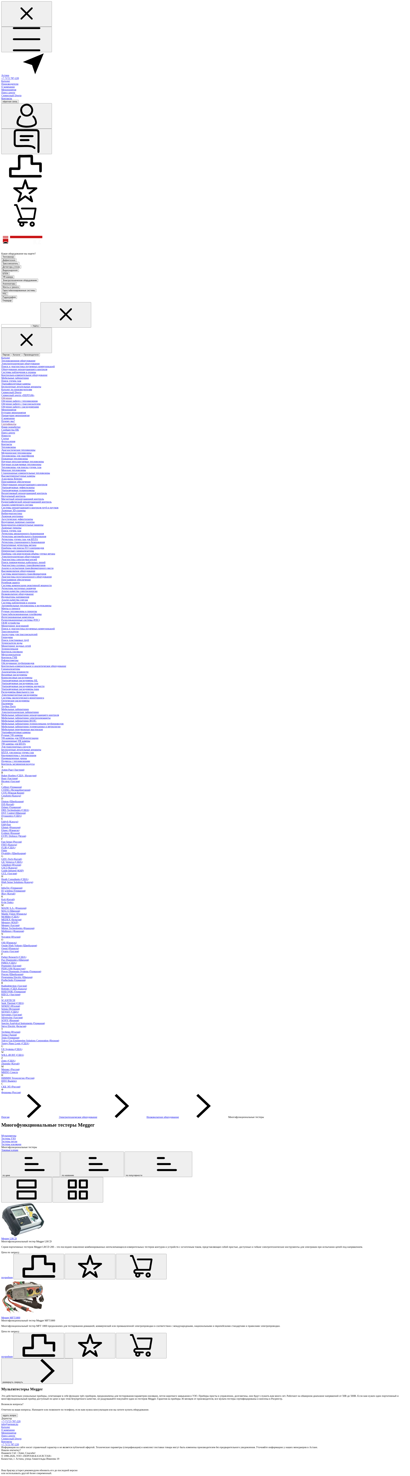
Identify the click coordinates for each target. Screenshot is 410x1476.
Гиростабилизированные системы (19, 290)
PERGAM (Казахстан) (13, 968)
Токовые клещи (9, 1150)
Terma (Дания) (9, 1034)
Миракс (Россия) (10, 1069)
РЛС (5, 294)
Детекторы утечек (11, 267)
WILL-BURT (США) (12, 1055)
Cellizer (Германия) (11, 787)
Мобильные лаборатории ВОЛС (19, 720)
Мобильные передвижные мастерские (22, 729)
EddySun (6, 824)
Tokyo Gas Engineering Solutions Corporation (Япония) (30, 1040)
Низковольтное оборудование (17, 594)
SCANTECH (8, 1000)
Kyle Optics (7, 902)
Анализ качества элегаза (14, 599)
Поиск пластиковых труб (15, 640)
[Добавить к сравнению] (38, 1266)
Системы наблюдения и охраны (18, 372)
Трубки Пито (8, 706)
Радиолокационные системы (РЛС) (20, 620)
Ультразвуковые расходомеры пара (20, 689)
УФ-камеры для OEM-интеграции (19, 738)
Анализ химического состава (17, 504)
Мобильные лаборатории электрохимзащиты (26, 718)
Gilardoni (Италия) (11, 864)
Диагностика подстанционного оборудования (26, 576)
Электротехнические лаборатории (20, 712)
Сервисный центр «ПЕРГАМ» (17, 395)
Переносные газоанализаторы (17, 550)
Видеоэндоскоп (10, 270)
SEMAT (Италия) (10, 1006)
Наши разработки (10, 427)
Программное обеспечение (16, 481)
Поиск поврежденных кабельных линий (23, 562)
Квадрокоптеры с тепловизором (18, 755)
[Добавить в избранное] (90, 1266)
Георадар (7, 300)
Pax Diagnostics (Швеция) (15, 960)
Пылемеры (7, 703)
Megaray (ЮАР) (9, 922)
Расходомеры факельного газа (17, 692)
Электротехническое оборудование (20, 280)
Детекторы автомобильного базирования (23, 536)
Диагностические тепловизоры (18, 450)
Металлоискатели (11, 654)
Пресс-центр (8, 92)
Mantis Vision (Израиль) (14, 913)
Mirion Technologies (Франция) (17, 928)
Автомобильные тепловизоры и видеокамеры (26, 605)
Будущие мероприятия (13, 412)
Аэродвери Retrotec (11, 478)
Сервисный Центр (11, 95)
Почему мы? (8, 421)
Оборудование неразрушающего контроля (24, 369)
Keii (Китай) (8, 899)
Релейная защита (10, 582)
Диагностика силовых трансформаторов (23, 565)
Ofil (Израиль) (9, 942)
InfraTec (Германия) (11, 888)
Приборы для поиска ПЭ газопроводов (22, 548)
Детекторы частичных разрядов (18, 588)
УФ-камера (8, 277)
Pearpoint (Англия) (11, 965)
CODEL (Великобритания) (15, 790)
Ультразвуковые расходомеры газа (19, 683)
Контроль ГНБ (9, 657)
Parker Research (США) (13, 957)
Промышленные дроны (14, 758)
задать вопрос (9, 1415)
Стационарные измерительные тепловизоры (25, 473)
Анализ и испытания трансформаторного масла (27, 568)
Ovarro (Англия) (10, 951)
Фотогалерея (8, 441)
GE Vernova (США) (11, 862)
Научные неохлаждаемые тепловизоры (22, 461)
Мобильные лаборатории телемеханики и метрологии (31, 726)
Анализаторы (9, 283)
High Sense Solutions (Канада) (17, 882)
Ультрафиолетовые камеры (16, 383)
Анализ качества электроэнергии (19, 591)
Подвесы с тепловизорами (15, 761)
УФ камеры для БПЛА (13, 743)
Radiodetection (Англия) (14, 985)
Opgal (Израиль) (10, 948)
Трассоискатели (10, 631)
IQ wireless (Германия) (13, 890)
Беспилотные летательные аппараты (21, 386)
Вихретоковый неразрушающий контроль (24, 493)
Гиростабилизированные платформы (21, 614)
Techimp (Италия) (10, 1032)
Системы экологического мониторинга (22, 697)
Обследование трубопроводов (17, 663)
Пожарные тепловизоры (14, 458)
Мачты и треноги (11, 287)
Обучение (6, 398)
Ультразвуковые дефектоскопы (18, 487)
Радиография (9, 297)
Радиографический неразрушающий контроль (26, 501)
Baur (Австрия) (9, 778)
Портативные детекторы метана (18, 545)
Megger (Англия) (10, 925)
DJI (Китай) (7, 804)
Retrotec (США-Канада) (14, 988)
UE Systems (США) (11, 1049)
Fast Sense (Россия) (11, 841)
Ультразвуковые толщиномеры (18, 490)
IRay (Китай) (8, 893)
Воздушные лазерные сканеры (18, 522)
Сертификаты (8, 424)
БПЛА (5, 273)
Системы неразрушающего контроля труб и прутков (29, 507)
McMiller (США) (10, 916)
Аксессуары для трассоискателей (19, 634)
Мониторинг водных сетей (16, 646)
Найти (36, 326)
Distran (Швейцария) (12, 801)
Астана (5, 75)
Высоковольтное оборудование (18, 571)
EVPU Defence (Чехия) (13, 836)
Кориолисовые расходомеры (16, 677)
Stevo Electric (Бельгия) (13, 1026)
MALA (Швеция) (10, 911)
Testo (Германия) (10, 1037)
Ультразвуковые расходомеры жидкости (23, 686)
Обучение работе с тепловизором (19, 401)
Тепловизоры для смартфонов (17, 455)
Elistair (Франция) (10, 827)
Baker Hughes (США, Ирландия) (19, 775)
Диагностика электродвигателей (19, 559)
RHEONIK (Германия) (13, 991)
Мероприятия (8, 89)
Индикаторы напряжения (15, 597)
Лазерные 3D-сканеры (13, 510)
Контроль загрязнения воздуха (18, 764)
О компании (8, 86)
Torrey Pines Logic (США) (15, 1043)
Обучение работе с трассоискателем (21, 404)
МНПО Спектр (9, 1072)
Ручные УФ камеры (12, 735)
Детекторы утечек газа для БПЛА (19, 539)
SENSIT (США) (10, 1011)
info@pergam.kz (9, 1424)
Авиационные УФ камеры (15, 741)
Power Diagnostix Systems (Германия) (21, 971)
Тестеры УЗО (8, 1138)
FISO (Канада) (9, 844)
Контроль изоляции (12, 651)
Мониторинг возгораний (15, 625)
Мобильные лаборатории (15, 378)
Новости (6, 435)
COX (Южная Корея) (12, 792)
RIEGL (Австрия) (10, 994)
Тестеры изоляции (11, 1144)
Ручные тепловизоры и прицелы (19, 611)
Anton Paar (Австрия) (12, 769)
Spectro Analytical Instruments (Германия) (23, 1023)
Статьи (5, 438)
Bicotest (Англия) (10, 781)
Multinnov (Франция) (12, 931)
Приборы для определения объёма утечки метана (28, 553)
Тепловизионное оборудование (18, 360)
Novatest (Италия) (10, 937)
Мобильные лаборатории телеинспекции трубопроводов (32, 723)
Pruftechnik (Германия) (13, 980)
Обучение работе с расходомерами (20, 406)
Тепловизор (8, 257)
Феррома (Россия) (11, 1092)
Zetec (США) (8, 1060)
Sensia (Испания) (10, 1009)
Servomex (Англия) (11, 1014)
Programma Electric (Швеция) (17, 977)
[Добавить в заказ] (141, 1266)
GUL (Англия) (9, 873)
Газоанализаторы (10, 669)
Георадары (7, 637)
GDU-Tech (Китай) (11, 859)
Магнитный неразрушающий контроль (22, 499)
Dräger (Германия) (11, 807)
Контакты (6, 98)
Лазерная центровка (12, 516)
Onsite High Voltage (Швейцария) (19, 945)
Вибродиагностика (11, 513)
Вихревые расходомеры (14, 674)
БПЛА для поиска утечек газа (17, 752)
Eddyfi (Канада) (9, 821)
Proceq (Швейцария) (12, 974)
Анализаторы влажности (15, 671)
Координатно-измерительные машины (22, 525)
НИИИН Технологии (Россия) (17, 1078)
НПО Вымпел (9, 1081)
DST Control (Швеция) (13, 813)
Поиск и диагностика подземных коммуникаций (28, 366)
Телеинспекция (9, 648)
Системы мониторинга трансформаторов (23, 574)
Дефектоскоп (9, 260)
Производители (9, 84)
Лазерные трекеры (11, 527)
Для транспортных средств (16, 746)
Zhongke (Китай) (10, 1063)
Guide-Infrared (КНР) (12, 870)
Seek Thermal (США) (12, 1003)
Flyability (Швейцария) (13, 853)
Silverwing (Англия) (12, 1017)
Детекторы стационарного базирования (23, 542)
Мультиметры (8, 1135)
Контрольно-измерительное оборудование (24, 375)
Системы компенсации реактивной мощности (26, 585)
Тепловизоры (8, 447)
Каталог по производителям (16, 389)
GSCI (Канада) (9, 867)
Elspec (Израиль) (10, 830)
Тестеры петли (9, 1141)
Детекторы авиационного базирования (22, 533)
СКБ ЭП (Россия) (10, 1086)
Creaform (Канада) (11, 795)
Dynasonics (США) (11, 816)
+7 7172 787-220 (10, 78)
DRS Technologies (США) (15, 810)
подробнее (7, 1277)
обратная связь (10, 101)
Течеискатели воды (11, 643)
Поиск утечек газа (11, 380)
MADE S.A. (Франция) (13, 908)
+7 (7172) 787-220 (10, 1421)
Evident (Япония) (10, 833)
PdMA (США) (8, 962)
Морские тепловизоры (13, 470)
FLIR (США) (8, 847)
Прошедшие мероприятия (15, 415)
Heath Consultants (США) (14, 879)
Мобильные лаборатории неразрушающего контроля (30, 715)
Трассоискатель (10, 263)
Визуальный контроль (13, 496)
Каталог (5, 81)
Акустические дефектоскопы (17, 519)
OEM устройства (10, 622)
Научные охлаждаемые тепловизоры (21, 464)
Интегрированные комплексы (17, 617)
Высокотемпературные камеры (18, 476)
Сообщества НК (10, 429)
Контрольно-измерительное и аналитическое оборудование (33, 666)
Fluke (4, 850)
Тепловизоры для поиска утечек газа (21, 467)
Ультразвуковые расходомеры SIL (19, 680)
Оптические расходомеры (15, 700)
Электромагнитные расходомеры (19, 695)
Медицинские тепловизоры (16, 453)
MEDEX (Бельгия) (11, 919)
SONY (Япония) (10, 1020)
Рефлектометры (9, 660)
